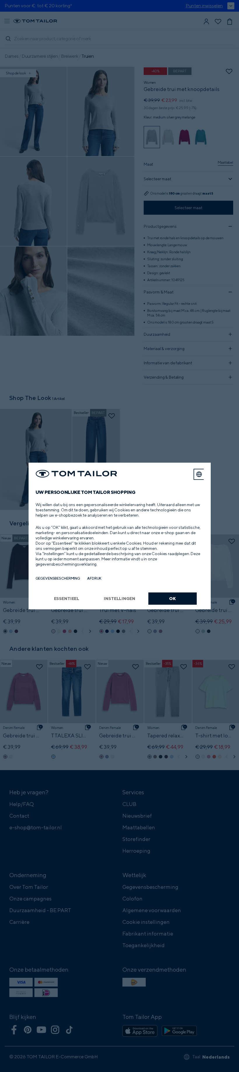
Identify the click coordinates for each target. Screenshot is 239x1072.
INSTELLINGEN (119, 598)
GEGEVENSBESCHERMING (58, 578)
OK (172, 598)
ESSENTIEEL (67, 598)
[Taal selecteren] (199, 474)
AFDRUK (94, 578)
